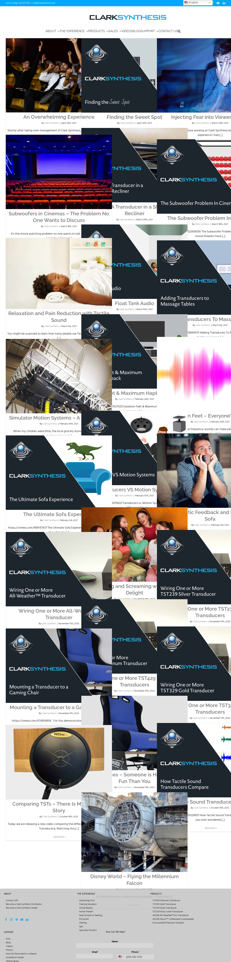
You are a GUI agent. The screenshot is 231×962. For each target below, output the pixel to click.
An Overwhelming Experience (59, 117)
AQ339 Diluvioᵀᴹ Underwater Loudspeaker (173, 919)
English (193, 2)
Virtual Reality (86, 908)
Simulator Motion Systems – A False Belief (59, 418)
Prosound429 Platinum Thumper (168, 922)
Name (115, 941)
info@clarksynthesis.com (44, 3)
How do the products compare (21, 953)
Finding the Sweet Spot (134, 117)
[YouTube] (21, 919)
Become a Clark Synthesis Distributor (24, 904)
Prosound (84, 919)
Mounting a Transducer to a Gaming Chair (59, 707)
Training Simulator (88, 904)
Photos (9, 950)
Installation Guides (15, 957)
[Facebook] (6, 919)
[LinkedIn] (27, 919)
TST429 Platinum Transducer (166, 900)
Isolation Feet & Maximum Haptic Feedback (134, 393)
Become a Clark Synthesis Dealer (22, 908)
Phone (136, 952)
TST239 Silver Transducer (165, 908)
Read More (210, 828)
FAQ (8, 939)
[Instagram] (11, 919)
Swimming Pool (87, 900)
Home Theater (86, 911)
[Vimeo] (16, 919)
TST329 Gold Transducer (164, 904)
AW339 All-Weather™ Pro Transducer (171, 915)
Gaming (83, 922)
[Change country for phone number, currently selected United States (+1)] (121, 956)
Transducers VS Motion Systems (134, 490)
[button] (179, 31)
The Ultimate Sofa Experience (59, 514)
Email (95, 952)
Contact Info (12, 900)
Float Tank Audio (134, 303)
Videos (9, 946)
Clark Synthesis (52, 123)
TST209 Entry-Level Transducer (168, 911)
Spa (81, 926)
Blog (8, 942)
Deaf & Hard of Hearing (90, 915)
